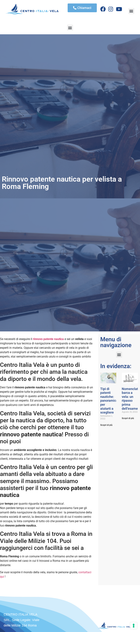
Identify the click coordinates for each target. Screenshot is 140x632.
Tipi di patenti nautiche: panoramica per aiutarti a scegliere (109, 400)
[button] (131, 11)
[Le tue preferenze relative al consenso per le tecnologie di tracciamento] (133, 625)
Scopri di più (106, 425)
